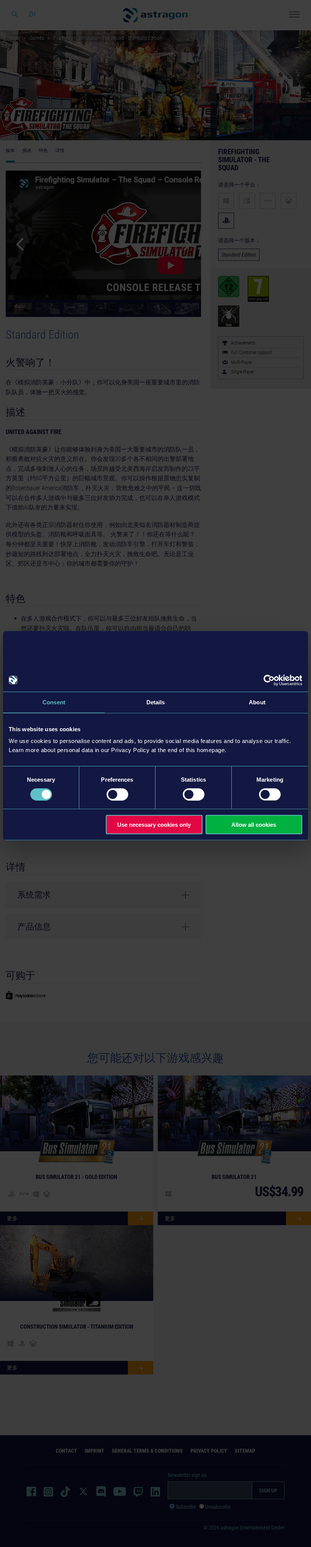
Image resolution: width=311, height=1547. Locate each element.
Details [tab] (155, 702)
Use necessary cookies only (154, 824)
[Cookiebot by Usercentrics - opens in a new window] (269, 680)
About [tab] (257, 702)
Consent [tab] (53, 702)
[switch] (117, 794)
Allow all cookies (253, 824)
